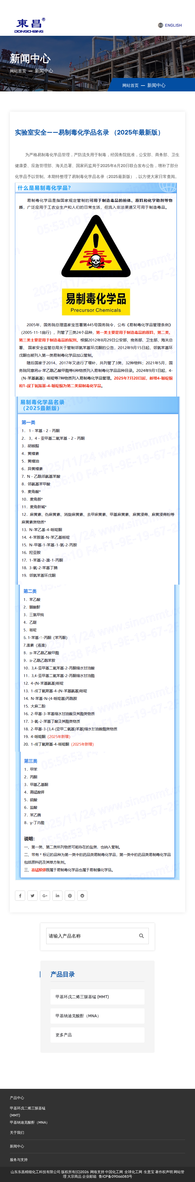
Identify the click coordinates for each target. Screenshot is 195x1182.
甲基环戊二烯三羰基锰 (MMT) (82, 996)
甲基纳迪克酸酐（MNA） (78, 1015)
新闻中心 (17, 1146)
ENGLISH (173, 25)
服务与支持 (19, 1160)
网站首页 (18, 71)
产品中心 (17, 1098)
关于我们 (17, 1132)
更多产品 (64, 1034)
